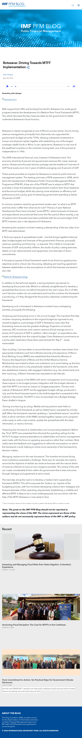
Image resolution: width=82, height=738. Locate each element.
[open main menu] (78, 5)
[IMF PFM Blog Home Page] (14, 4)
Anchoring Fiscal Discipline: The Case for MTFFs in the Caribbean (34, 625)
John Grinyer (8, 74)
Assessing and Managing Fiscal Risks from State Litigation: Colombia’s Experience (36, 565)
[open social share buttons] (27, 67)
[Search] (73, 5)
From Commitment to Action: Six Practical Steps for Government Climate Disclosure (37, 681)
